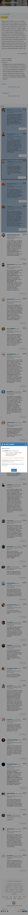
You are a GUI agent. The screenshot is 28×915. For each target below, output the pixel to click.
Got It (14, 470)
